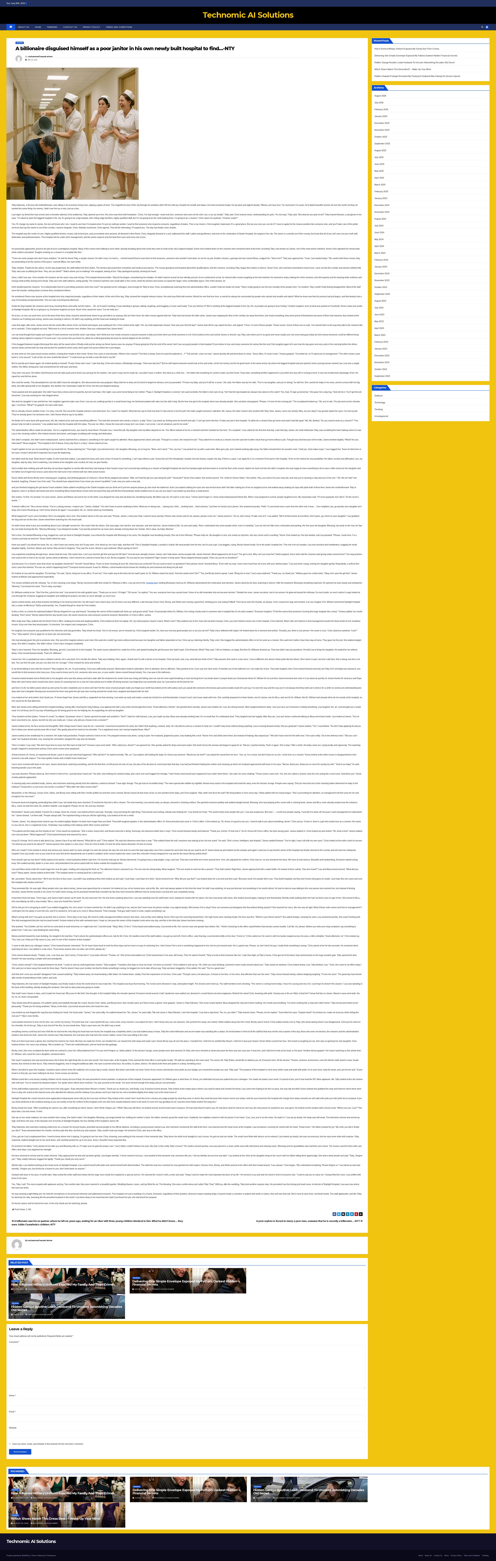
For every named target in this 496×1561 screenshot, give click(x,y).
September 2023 (382, 294)
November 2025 (382, 130)
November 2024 (382, 212)
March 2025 (380, 185)
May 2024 (379, 239)
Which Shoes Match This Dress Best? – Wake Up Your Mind (402, 69)
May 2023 (379, 321)
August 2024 (380, 219)
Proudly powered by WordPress (18, 1555)
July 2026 (379, 103)
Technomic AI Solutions (248, 15)
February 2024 (381, 260)
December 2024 (382, 205)
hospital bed (152, 583)
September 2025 (382, 144)
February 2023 (381, 342)
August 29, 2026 (21, 1523)
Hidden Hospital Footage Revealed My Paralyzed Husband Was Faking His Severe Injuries (417, 76)
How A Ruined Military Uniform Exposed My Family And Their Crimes (63, 1284)
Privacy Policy (91, 27)
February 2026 (381, 109)
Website (13, 1428)
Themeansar (51, 1555)
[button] (482, 27)
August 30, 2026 (21, 1498)
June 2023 (379, 314)
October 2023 (380, 287)
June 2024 (379, 232)
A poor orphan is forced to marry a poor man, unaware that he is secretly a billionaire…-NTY (308, 1221)
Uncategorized (381, 416)
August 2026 (380, 96)
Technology (379, 402)
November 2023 (382, 280)
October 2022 (380, 369)
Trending (52, 27)
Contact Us (70, 27)
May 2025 (379, 171)
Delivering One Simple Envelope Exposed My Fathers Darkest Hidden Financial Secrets (184, 1282)
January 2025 (380, 198)
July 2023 (379, 308)
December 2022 (382, 355)
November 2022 (382, 362)
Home (38, 27)
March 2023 (380, 335)
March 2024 (380, 253)
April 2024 (379, 246)
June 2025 (379, 164)
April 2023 (379, 328)
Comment (14, 1342)
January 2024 (380, 267)
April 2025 (379, 178)
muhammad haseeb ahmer (40, 56)
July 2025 (379, 157)
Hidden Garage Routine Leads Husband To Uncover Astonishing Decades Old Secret (66, 1308)
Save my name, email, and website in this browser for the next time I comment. (47, 1444)
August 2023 (380, 301)
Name (12, 1395)
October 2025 (380, 137)
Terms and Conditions (119, 27)
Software (378, 396)
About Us (23, 27)
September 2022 (382, 376)
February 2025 (381, 191)
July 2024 (379, 226)
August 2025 (380, 150)
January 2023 (380, 349)
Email (12, 1412)
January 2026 (380, 116)
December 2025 (382, 123)
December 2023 (382, 273)
